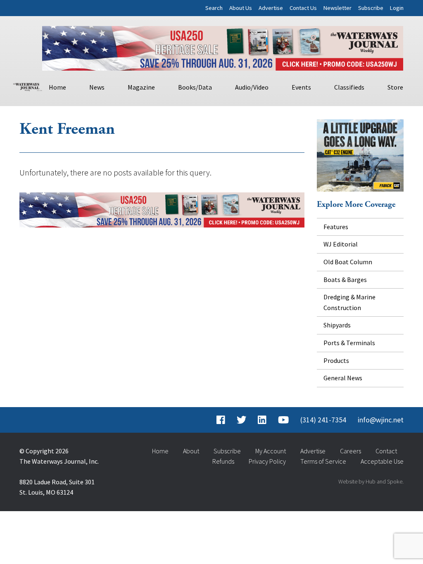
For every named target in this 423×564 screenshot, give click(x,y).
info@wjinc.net (381, 419)
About (191, 451)
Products (336, 360)
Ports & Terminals (349, 343)
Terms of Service (323, 461)
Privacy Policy (267, 461)
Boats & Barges (345, 279)
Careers (350, 451)
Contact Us (303, 8)
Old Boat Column (347, 262)
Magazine (141, 87)
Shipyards (337, 325)
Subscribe (370, 8)
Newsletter (337, 8)
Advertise (271, 8)
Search (214, 8)
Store (395, 87)
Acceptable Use (382, 461)
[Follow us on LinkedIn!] (262, 419)
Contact (386, 451)
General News (342, 378)
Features (335, 227)
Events (301, 87)
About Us (240, 8)
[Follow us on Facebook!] (220, 419)
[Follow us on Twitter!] (241, 419)
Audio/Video (252, 87)
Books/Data (195, 87)
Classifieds (349, 87)
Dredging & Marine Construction (349, 302)
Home (57, 87)
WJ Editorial (340, 244)
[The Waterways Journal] (27, 86)
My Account (270, 451)
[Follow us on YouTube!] (283, 419)
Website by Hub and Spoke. (371, 481)
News (97, 87)
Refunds (223, 461)
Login (397, 8)
